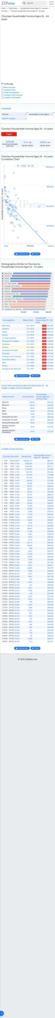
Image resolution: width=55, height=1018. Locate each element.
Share (37, 254)
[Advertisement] (27, 52)
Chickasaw (6, 353)
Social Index (13, 8)
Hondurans (6, 344)
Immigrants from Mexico (10, 341)
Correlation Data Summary (12, 95)
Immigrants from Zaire (10, 350)
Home (3, 8)
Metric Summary (9, 87)
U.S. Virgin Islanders (9, 338)
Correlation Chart (9, 90)
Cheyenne (5, 329)
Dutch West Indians (8, 360)
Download (49, 162)
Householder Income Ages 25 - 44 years (34, 8)
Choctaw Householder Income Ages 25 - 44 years (28, 11)
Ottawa (4, 332)
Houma (4, 366)
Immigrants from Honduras (11, 356)
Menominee (6, 326)
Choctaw (4, 11)
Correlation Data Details (12, 98)
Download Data (23, 254)
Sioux (4, 363)
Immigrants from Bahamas (11, 369)
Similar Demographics (11, 92)
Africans (5, 335)
